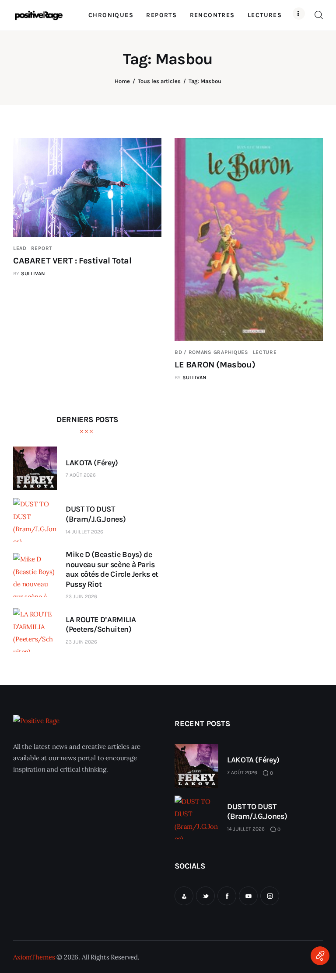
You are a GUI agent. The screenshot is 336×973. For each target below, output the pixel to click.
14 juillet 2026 (84, 532)
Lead (20, 248)
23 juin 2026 (81, 596)
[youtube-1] (248, 895)
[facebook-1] (226, 895)
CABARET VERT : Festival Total (72, 261)
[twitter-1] (205, 895)
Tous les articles (159, 81)
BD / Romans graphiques (211, 352)
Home (122, 81)
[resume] (184, 895)
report (41, 248)
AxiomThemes (34, 957)
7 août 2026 (81, 475)
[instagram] (269, 895)
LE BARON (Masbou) (215, 365)
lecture (265, 352)
